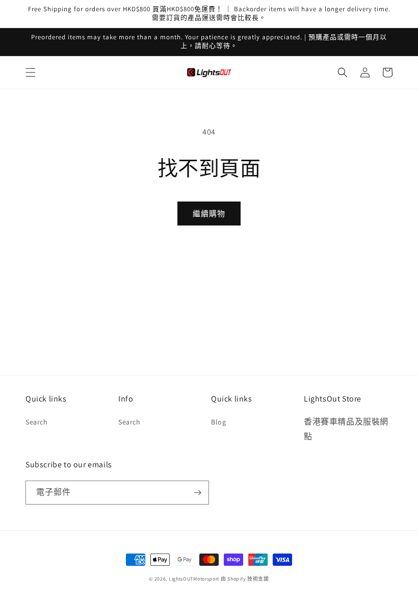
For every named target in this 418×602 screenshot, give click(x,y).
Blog (218, 422)
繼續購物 (209, 213)
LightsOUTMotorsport (194, 578)
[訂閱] (197, 493)
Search (36, 422)
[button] (30, 72)
